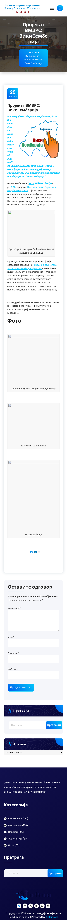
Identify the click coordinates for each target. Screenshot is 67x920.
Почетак (32, 52)
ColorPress (52, 917)
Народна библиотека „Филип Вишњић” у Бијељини (32, 266)
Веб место (13, 669)
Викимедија (32, 56)
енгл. (31, 183)
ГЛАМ (13, 187)
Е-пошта (13, 653)
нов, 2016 (12, 93)
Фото (11, 845)
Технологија (15, 838)
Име (11, 637)
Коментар (14, 608)
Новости (13, 832)
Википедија (15, 825)
